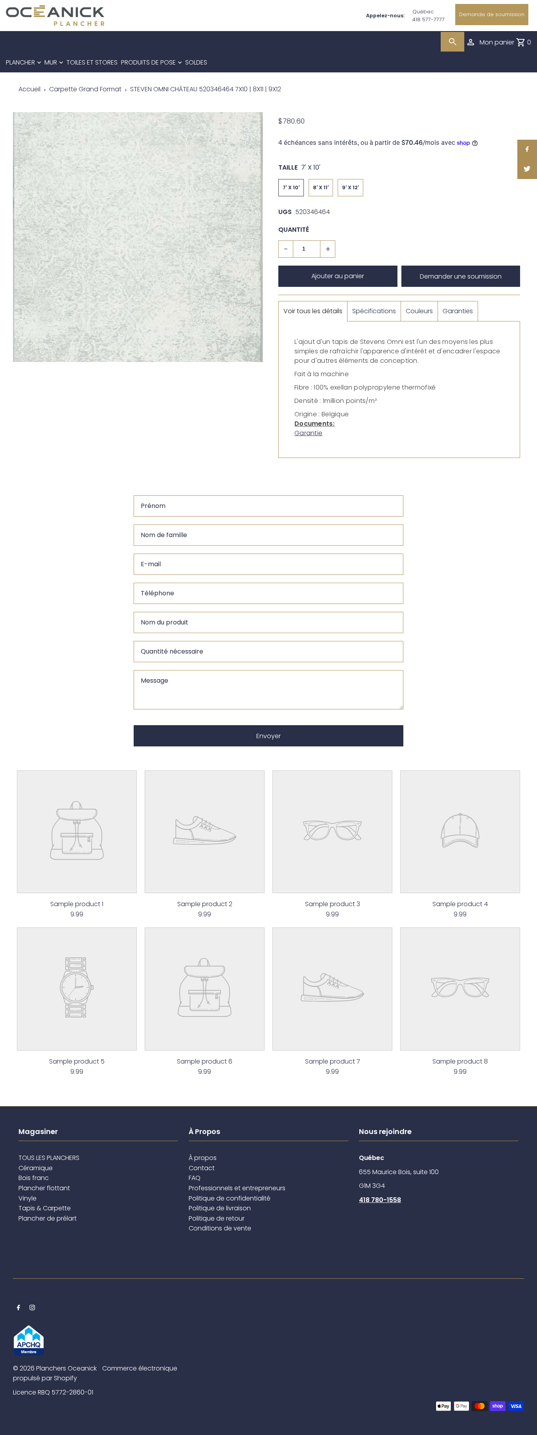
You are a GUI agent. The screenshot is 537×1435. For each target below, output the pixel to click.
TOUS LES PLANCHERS (48, 1157)
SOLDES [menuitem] (196, 62)
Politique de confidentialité (229, 1198)
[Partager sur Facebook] (527, 149)
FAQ (194, 1177)
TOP (523, 1424)
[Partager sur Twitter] (527, 169)
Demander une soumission (461, 276)
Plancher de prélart (47, 1218)
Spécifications (374, 311)
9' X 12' (350, 187)
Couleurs (419, 311)
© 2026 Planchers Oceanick (55, 1368)
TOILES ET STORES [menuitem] (92, 62)
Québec (423, 11)
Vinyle (27, 1198)
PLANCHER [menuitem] (20, 62)
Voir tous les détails (312, 311)
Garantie (308, 433)
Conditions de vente (220, 1228)
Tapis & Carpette (44, 1208)
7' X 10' (291, 187)
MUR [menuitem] (50, 62)
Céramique (35, 1168)
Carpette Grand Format (85, 89)
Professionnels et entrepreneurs (237, 1188)
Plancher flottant (44, 1188)
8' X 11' (321, 187)
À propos (203, 1157)
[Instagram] (32, 1308)
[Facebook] (18, 1308)
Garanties (458, 311)
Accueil (29, 89)
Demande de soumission (491, 14)
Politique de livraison (220, 1208)
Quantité (293, 229)
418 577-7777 (428, 19)
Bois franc (33, 1177)
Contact (202, 1168)
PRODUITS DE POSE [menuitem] (148, 62)
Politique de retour (217, 1218)
